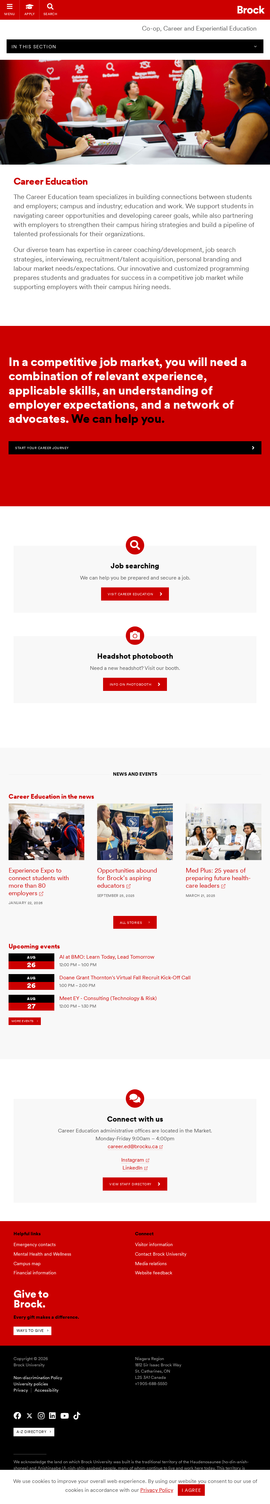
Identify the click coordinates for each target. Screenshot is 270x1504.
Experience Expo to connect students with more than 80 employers (39, 882)
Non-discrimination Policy (38, 1377)
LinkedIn (132, 1168)
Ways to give (30, 1330)
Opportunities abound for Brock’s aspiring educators (127, 878)
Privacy (21, 1390)
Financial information (35, 1273)
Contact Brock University (160, 1254)
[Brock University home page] (251, 9)
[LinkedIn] (52, 1416)
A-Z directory (31, 1431)
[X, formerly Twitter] (29, 1416)
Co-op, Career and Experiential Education (199, 28)
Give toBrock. (31, 1299)
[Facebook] (17, 1416)
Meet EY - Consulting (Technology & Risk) (108, 998)
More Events (23, 1021)
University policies (31, 1383)
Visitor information (154, 1244)
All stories (131, 922)
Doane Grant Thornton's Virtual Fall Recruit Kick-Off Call (125, 977)
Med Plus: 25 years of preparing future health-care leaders (218, 878)
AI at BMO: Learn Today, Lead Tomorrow (106, 957)
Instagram (132, 1160)
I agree (191, 1490)
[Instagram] (41, 1416)
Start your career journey (42, 448)
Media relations (151, 1263)
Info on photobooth (130, 684)
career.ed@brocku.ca (133, 1146)
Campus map (27, 1263)
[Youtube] (64, 1416)
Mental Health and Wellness (42, 1254)
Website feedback (153, 1273)
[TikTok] (76, 1416)
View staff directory (130, 1184)
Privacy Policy (156, 1490)
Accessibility (47, 1390)
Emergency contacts (35, 1244)
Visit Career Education (130, 594)
